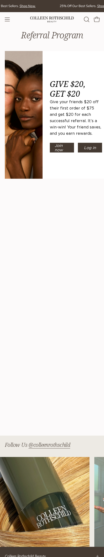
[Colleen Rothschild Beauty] (52, 19)
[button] (86, 19)
